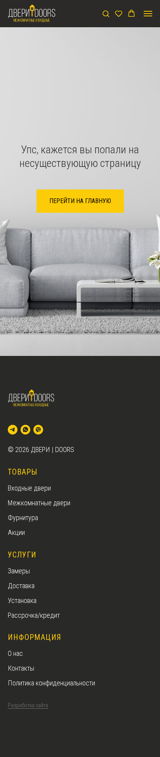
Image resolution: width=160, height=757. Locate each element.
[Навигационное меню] (148, 13)
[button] (106, 13)
